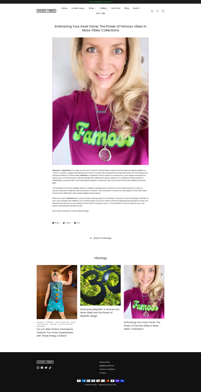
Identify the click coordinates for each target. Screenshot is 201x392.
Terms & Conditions (107, 369)
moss (73, 322)
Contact (102, 373)
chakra (40, 322)
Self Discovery (66, 324)
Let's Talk (100, 13)
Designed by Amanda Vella (107, 385)
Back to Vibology (102, 238)
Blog (127, 8)
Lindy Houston (62, 322)
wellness (41, 326)
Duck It (136, 8)
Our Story (115, 8)
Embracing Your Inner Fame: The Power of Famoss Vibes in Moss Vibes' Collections (142, 325)
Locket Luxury (78, 8)
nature (53, 324)
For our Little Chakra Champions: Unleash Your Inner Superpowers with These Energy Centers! (55, 332)
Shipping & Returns (106, 366)
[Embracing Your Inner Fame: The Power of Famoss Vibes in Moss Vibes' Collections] (144, 292)
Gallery (103, 8)
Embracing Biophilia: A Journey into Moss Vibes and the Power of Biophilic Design (99, 312)
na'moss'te (43, 324)
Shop (91, 8)
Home (64, 8)
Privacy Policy (104, 362)
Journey (49, 322)
